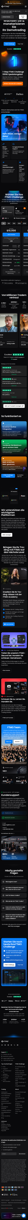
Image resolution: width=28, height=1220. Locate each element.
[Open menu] (26, 6)
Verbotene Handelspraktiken (6, 1092)
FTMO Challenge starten (8, 475)
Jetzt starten (11, 234)
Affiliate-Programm (6, 1075)
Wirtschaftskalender (6, 1104)
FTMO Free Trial (19, 1071)
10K (4, 223)
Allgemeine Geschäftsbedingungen (16, 1202)
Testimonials (18, 1107)
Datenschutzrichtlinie (6, 1205)
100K (19, 223)
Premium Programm (21, 1075)
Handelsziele (18, 1077)
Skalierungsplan (19, 1073)
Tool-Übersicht (5, 1095)
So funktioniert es (20, 475)
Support (5, 1069)
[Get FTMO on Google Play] (14, 1194)
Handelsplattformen (6, 1113)
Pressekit (5, 1078)
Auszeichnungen (19, 1101)
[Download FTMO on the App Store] (5, 1194)
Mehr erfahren (12, 469)
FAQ (4, 1067)
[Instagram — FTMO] (8, 1045)
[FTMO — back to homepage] (5, 6)
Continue (23, 16)
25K (9, 223)
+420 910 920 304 (8, 1060)
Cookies (24, 1200)
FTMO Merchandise (6, 1080)
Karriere (17, 1109)
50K (14, 223)
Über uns (17, 1096)
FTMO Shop (18, 1111)
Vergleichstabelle (20, 1086)
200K (24, 223)
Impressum (4, 1202)
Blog (2, 1118)
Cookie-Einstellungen (16, 1200)
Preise (17, 1069)
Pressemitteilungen (20, 1092)
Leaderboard (5, 1101)
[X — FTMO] (14, 1045)
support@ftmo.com (8, 1058)
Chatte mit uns (7, 1054)
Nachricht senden (8, 1056)
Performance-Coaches (5, 1098)
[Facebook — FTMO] (11, 1045)
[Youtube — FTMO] (5, 1045)
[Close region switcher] (26, 11)
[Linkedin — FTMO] (17, 1045)
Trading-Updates (6, 1110)
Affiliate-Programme (18, 1104)
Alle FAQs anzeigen (14, 926)
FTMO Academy (5, 1116)
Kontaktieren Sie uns (7, 833)
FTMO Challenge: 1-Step (20, 1079)
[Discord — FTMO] (2, 1045)
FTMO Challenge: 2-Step (20, 1083)
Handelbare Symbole (4, 1107)
